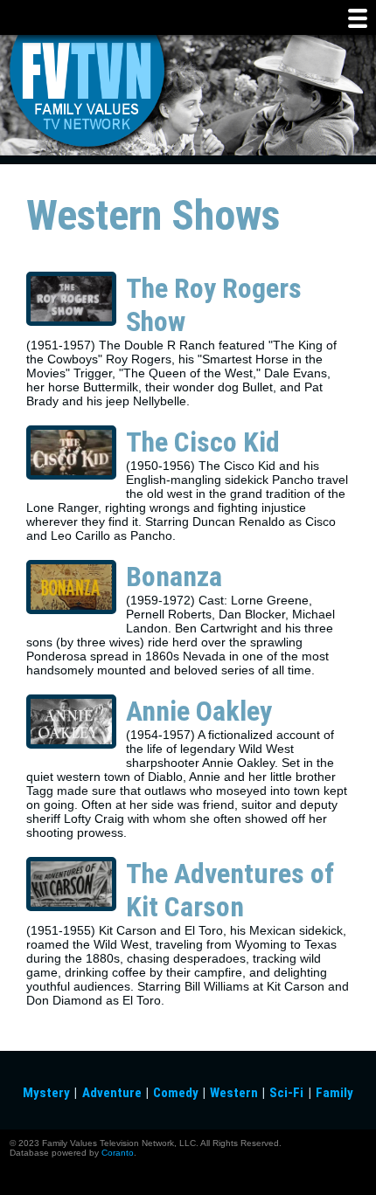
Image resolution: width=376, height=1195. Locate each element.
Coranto (117, 1152)
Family (334, 1093)
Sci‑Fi (286, 1093)
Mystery (46, 1093)
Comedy (175, 1093)
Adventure (112, 1093)
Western (234, 1093)
